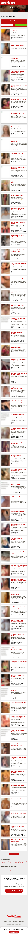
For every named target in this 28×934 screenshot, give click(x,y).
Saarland (17, 189)
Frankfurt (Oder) (20, 216)
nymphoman (20, 134)
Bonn (13, 93)
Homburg (13, 189)
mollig (16, 313)
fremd (19, 821)
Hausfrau (19, 259)
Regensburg (17, 271)
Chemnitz (13, 697)
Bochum (13, 161)
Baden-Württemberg (15, 230)
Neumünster (14, 340)
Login (5, 921)
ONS (17, 149)
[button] (14, 891)
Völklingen (17, 601)
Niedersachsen (20, 463)
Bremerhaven (17, 202)
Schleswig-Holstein (20, 340)
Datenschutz (10, 924)
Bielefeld (13, 148)
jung (15, 107)
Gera (13, 532)
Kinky (19, 231)
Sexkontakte (8, 14)
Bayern (13, 271)
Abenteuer (14, 451)
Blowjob (16, 66)
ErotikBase (3, 14)
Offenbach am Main (18, 52)
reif (20, 231)
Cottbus (18, 395)
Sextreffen (16, 53)
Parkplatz (22, 66)
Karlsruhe (21, 573)
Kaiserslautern (14, 79)
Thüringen (16, 532)
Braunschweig (14, 463)
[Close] (27, 928)
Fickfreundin (17, 121)
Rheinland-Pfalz (20, 79)
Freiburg (21, 230)
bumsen (13, 259)
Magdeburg (14, 710)
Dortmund (13, 436)
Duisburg (13, 37)
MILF (15, 38)
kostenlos (22, 217)
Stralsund (23, 299)
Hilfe (9, 921)
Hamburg (13, 312)
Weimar (17, 792)
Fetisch (16, 231)
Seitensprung (20, 203)
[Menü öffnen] (26, 3)
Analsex (13, 66)
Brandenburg (14, 216)
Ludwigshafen (14, 614)
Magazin (21, 921)
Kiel (12, 819)
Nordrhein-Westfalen (19, 37)
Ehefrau (13, 94)
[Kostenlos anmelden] (14, 930)
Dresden (13, 65)
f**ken (13, 38)
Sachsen (17, 65)
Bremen (13, 202)
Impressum (18, 924)
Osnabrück (20, 642)
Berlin (13, 326)
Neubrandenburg (14, 519)
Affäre (13, 355)
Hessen (13, 52)
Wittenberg (20, 628)
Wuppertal (21, 106)
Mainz (13, 367)
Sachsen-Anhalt (15, 628)
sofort (18, 272)
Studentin (18, 107)
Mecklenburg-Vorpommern (16, 299)
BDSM (22, 862)
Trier (19, 450)
